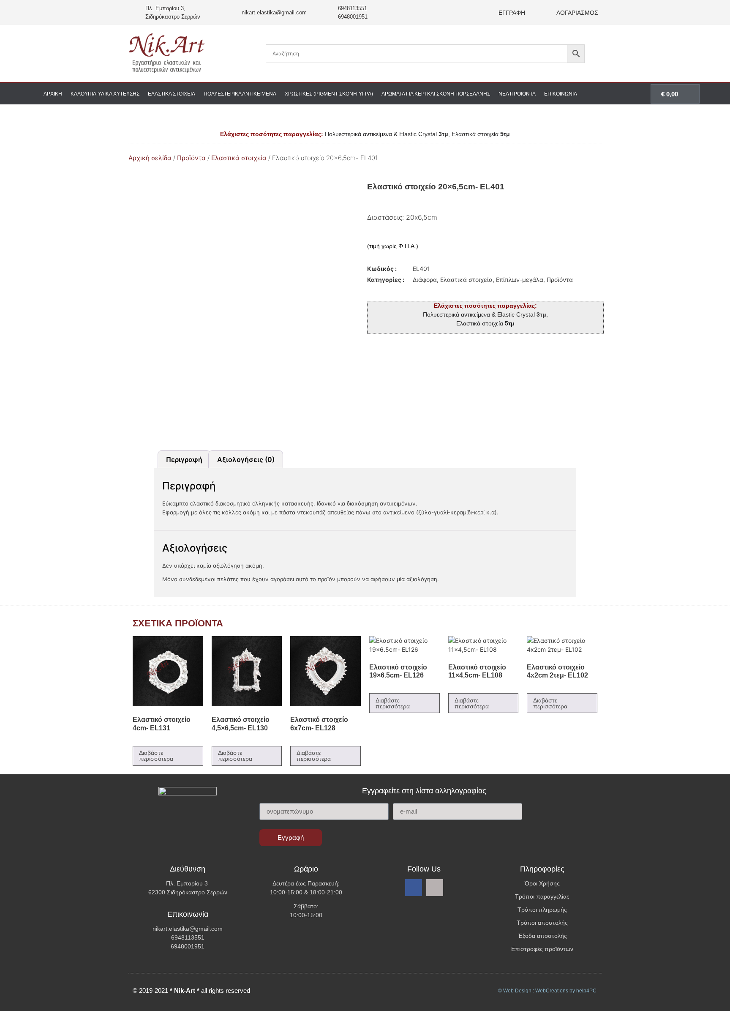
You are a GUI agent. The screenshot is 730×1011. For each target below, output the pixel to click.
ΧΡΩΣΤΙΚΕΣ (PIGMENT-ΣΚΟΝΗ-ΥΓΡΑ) (329, 94)
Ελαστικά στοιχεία (171, 94)
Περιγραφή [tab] (184, 459)
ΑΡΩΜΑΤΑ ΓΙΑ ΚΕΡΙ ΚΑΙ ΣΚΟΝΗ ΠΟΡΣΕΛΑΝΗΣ (435, 94)
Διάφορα (425, 279)
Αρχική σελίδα (150, 158)
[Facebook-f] (413, 887)
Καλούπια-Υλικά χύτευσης (105, 94)
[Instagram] (434, 887)
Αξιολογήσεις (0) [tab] (246, 459)
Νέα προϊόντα (517, 94)
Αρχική (53, 94)
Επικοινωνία (560, 94)
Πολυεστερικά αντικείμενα (240, 94)
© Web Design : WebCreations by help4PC (547, 991)
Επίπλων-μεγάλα (519, 279)
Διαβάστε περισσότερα (156, 755)
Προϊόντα (191, 158)
